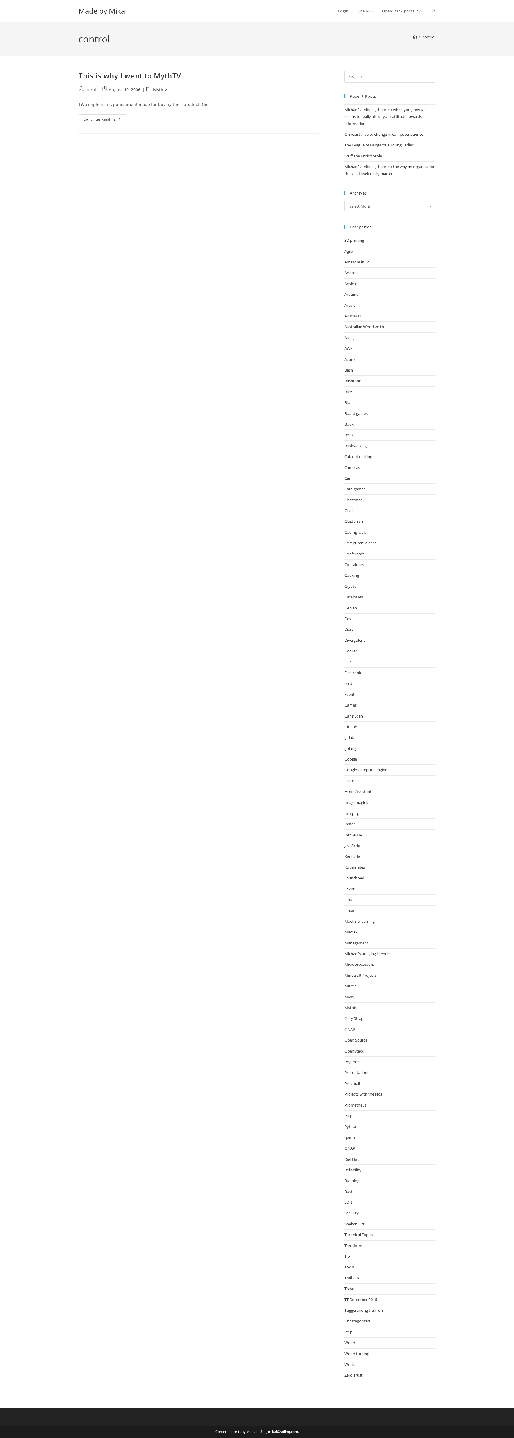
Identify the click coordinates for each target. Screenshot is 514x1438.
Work (349, 1364)
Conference (354, 554)
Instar (349, 824)
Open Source (355, 1040)
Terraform (353, 1245)
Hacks (349, 780)
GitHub (350, 726)
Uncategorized (357, 1321)
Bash (348, 370)
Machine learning (359, 921)
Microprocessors (359, 964)
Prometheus (355, 1105)
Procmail (352, 1083)
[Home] (415, 36)
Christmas (353, 499)
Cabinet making (358, 456)
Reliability (352, 1169)
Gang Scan (353, 716)
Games (350, 705)
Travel (349, 1288)
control (429, 36)
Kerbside (352, 856)
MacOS (350, 932)
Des (347, 618)
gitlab (349, 737)
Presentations (356, 1072)
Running (351, 1180)
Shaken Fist (354, 1224)
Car (347, 478)
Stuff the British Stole (363, 156)
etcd (348, 683)
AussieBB (352, 316)
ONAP (349, 1029)
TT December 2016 (360, 1299)
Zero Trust (353, 1375)
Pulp (348, 1115)
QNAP (349, 1148)
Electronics (353, 672)
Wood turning (356, 1353)
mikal (90, 89)
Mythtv (160, 89)
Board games (356, 413)
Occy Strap (353, 1018)
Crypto (350, 586)
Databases (353, 597)
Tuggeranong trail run (363, 1310)
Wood (349, 1342)
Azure (349, 359)
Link (348, 899)
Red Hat (351, 1159)
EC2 (347, 662)
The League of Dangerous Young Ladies (379, 145)
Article (349, 305)
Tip (347, 1256)
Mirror (350, 986)
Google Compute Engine (365, 769)
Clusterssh (353, 521)
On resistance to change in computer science (383, 134)
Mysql (349, 997)
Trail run (351, 1278)
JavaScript (353, 845)
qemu (349, 1137)
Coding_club (355, 532)
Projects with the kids (363, 1094)
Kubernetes (354, 867)
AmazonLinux (356, 262)
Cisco (349, 510)
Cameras (352, 467)
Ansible (350, 283)
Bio (347, 402)
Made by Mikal (103, 11)
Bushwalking (355, 445)
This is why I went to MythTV (130, 75)
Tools (349, 1267)
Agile (348, 251)
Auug (349, 337)
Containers (354, 564)
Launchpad (354, 878)
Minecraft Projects (360, 975)
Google (350, 759)
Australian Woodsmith (364, 326)
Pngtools (352, 1061)
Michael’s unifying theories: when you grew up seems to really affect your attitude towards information (385, 116)
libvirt (349, 889)
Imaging (351, 813)
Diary (349, 629)
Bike (348, 391)
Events (350, 694)
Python (351, 1126)
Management (356, 943)
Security (351, 1213)
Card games (354, 489)
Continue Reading (105, 120)
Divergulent (354, 640)
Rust (348, 1191)
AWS (348, 348)
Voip (348, 1332)
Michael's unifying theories (367, 953)
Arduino (351, 294)
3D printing (354, 240)
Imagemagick (356, 802)
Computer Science (360, 543)
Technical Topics (358, 1234)
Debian (350, 608)
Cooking (351, 575)
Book (349, 424)
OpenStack (354, 1051)
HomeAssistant (358, 791)
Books (349, 434)
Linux (349, 910)
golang (350, 748)
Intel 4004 (353, 834)
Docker (350, 651)
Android (351, 272)
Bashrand (352, 380)
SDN (348, 1202)
